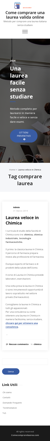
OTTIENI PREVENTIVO (24, 134)
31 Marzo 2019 (20, 210)
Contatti (6, 397)
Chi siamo (7, 392)
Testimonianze (10, 407)
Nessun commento (19, 344)
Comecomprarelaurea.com (25, 435)
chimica (37, 344)
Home (12, 169)
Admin (16, 207)
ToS (4, 413)
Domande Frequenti (12, 402)
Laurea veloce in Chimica (29, 169)
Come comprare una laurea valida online (25, 15)
